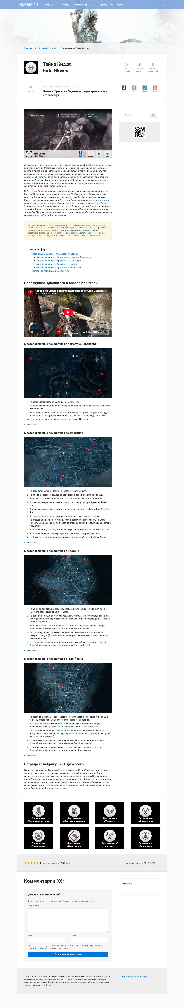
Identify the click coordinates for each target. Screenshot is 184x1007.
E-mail (75, 935)
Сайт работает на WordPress (133, 976)
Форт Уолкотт (101, 203)
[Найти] (153, 115)
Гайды (66, 4)
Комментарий (34, 906)
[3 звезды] (31, 862)
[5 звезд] (37, 862)
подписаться (41, 948)
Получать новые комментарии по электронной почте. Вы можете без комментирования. (65, 947)
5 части (39, 177)
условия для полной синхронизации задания (77, 230)
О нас (120, 4)
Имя (30, 935)
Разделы (49, 4)
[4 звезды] (34, 862)
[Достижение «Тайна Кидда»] (68, 133)
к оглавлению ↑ (32, 424)
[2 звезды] (28, 862)
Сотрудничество (102, 4)
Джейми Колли (62, 730)
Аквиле (29, 177)
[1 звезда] (25, 862)
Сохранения (81, 4)
